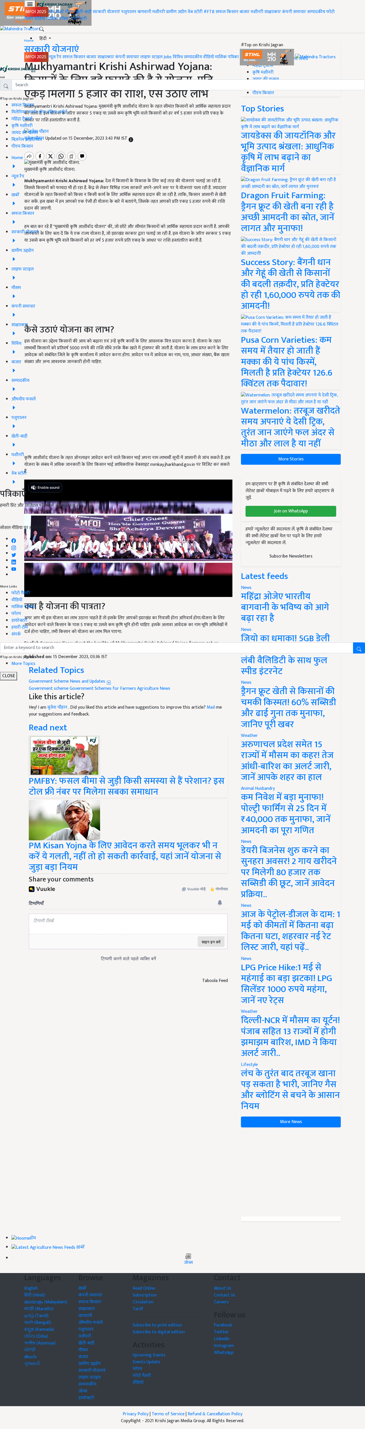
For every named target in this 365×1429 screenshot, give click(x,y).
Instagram (224, 1346)
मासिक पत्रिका (58, 19)
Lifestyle (249, 1065)
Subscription (145, 1295)
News (246, 682)
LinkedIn (222, 1339)
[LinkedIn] (13, 560)
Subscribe (182, 519)
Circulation (143, 1302)
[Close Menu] (2, 77)
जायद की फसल (24, 133)
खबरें (82, 1288)
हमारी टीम (19, 627)
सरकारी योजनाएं (107, 12)
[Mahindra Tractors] (315, 57)
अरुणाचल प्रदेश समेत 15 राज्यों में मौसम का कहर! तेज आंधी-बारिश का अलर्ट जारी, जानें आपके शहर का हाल (287, 761)
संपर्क (16, 634)
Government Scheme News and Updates (67, 681)
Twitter (221, 1332)
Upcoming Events (149, 1355)
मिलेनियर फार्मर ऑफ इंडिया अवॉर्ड (39, 112)
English (31, 1288)
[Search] (42, 27)
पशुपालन (128, 12)
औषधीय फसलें (90, 1322)
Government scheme (48, 688)
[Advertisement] (291, 1172)
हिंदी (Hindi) (34, 1295)
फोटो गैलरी (20, 593)
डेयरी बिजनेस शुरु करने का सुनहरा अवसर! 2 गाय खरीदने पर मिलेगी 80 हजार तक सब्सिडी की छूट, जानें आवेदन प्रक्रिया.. (289, 872)
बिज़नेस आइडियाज (26, 139)
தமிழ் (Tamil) (36, 1316)
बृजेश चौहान (57, 707)
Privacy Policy (136, 1414)
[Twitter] (13, 553)
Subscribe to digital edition (159, 1332)
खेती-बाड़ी (84, 12)
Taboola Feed (215, 980)
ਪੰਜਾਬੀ (30, 1350)
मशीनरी (159, 12)
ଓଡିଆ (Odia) (36, 1336)
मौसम (69, 12)
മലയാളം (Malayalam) (45, 1302)
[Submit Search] (359, 648)
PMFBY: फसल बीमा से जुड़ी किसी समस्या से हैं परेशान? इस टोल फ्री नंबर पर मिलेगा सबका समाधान (126, 786)
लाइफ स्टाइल (151, 57)
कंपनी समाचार (294, 12)
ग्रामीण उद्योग (176, 12)
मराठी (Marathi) (38, 1309)
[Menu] (30, 4)
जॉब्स (188, 1262)
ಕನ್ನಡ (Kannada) (39, 1329)
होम (51, 12)
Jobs (168, 57)
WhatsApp (224, 1352)
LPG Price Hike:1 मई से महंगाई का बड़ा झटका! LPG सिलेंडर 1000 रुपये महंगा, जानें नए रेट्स (286, 984)
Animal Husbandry (258, 788)
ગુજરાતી (32, 1364)
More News (291, 1122)
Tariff (138, 1309)
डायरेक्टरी (79, 19)
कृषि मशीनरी (22, 126)
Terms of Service (168, 1414)
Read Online (144, 1288)
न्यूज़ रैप (54, 57)
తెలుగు (30, 1357)
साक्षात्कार (272, 12)
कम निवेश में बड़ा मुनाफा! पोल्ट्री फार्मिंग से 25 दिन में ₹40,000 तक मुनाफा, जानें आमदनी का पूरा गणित (285, 814)
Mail (211, 707)
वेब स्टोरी (195, 12)
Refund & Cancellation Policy (215, 1414)
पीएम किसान (22, 146)
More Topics (23, 664)
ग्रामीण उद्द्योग (89, 1364)
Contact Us (224, 1295)
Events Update (146, 1362)
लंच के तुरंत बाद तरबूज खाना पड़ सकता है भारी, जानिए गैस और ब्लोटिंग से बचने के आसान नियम (290, 1090)
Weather (249, 735)
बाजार (245, 12)
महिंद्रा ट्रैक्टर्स (21, 119)
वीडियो (39, 19)
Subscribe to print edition (157, 1325)
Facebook (223, 1325)
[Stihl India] (267, 57)
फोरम (16, 614)
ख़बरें (60, 12)
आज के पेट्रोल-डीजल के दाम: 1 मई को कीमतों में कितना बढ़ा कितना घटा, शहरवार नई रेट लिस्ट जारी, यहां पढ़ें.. (290, 931)
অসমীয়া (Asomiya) (40, 1343)
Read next (48, 727)
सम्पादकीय (316, 12)
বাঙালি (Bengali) (37, 1322)
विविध (178, 57)
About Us (222, 1288)
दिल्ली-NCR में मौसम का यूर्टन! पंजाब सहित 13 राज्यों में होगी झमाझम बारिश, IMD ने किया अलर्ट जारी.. (290, 1037)
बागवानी (144, 12)
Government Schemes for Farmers (103, 688)
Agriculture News (153, 688)
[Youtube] (13, 568)
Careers (221, 1302)
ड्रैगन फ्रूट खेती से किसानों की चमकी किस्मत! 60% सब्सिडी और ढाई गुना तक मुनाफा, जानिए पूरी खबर (288, 708)
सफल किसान (227, 12)
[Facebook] (13, 539)
